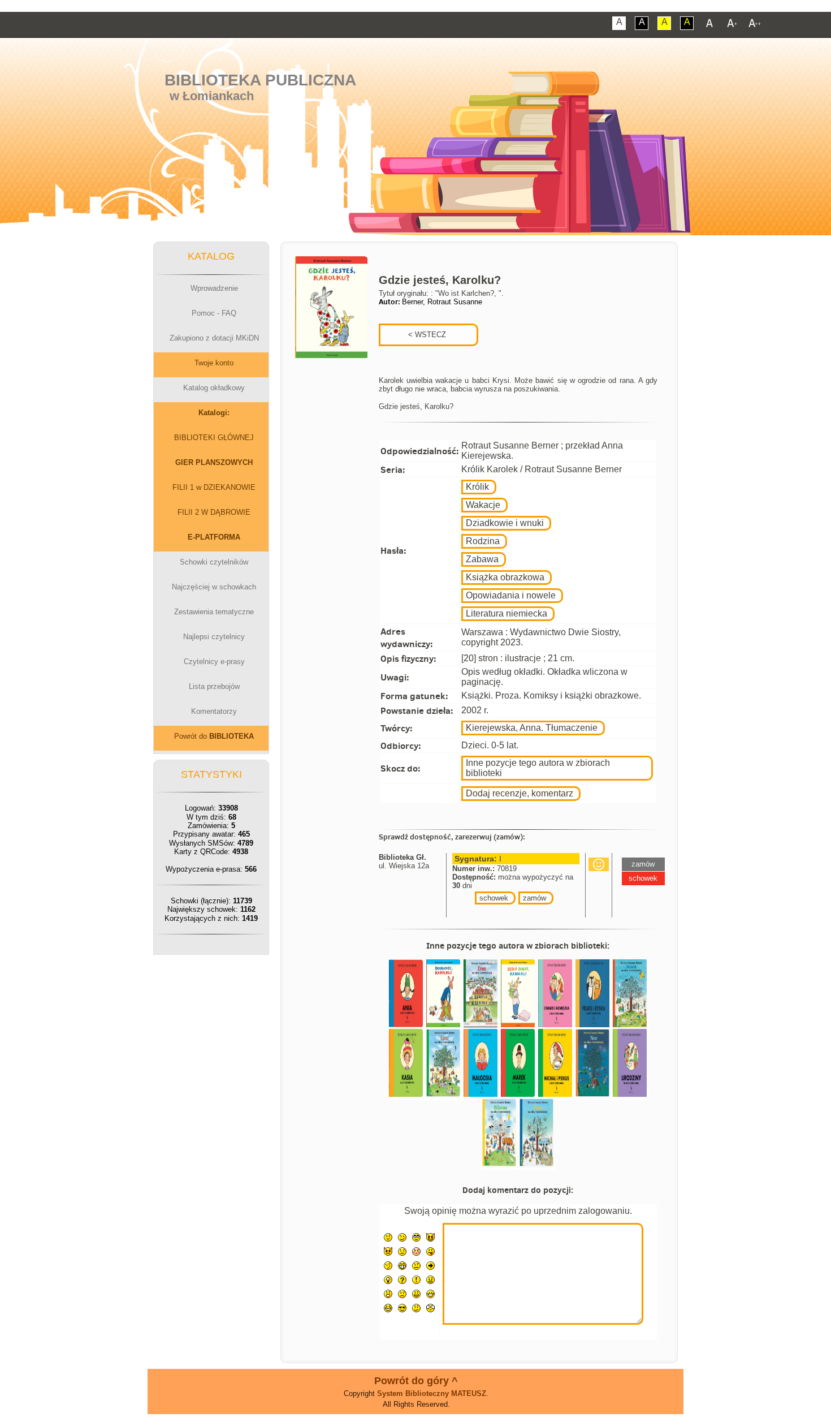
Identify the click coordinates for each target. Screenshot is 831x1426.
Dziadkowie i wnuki (505, 523)
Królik (477, 487)
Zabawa (482, 559)
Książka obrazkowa (505, 577)
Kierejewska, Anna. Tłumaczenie (532, 728)
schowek (493, 898)
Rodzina (483, 541)
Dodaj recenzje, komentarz (519, 793)
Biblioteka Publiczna (260, 80)
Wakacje (483, 505)
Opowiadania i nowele (511, 595)
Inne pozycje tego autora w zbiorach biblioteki (538, 768)
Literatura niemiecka (506, 613)
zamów (534, 898)
